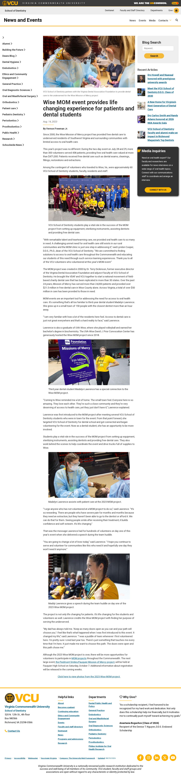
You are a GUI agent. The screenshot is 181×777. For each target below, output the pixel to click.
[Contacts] (171, 20)
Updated (101, 758)
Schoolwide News (12, 145)
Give (174, 3)
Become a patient (66, 707)
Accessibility (19, 758)
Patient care (9, 108)
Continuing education (68, 711)
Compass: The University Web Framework (77, 758)
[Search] (177, 20)
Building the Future (13, 49)
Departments (157, 10)
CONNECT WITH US (158, 190)
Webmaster (33, 758)
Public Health (9, 132)
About (61, 703)
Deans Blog (8, 55)
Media (152, 20)
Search (154, 55)
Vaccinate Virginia (49, 758)
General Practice (11, 84)
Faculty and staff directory (70, 727)
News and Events (23, 20)
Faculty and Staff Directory (132, 10)
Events (142, 20)
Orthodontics (10, 102)
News (133, 20)
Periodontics (9, 120)
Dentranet (109, 10)
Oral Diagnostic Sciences (16, 90)
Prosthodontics (11, 126)
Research (7, 138)
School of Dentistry (15, 10)
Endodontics (9, 68)
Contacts (163, 20)
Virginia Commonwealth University (54, 3)
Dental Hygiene (10, 62)
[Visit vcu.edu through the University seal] (29, 699)
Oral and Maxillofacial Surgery (19, 96)
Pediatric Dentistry (12, 114)
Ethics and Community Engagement (14, 76)
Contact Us (14, 731)
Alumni (6, 43)
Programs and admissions (70, 739)
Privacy (8, 758)
